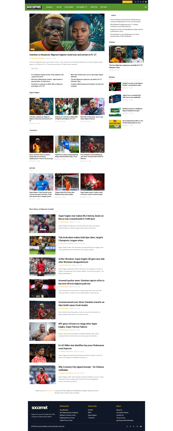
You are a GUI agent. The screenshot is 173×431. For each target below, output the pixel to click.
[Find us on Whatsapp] (135, 2)
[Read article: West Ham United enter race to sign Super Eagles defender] (92, 106)
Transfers (91, 418)
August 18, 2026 (128, 100)
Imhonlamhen (64, 222)
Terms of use (120, 418)
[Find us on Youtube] (146, 2)
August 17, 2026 (128, 113)
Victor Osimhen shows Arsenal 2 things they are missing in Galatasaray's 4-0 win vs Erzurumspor (41, 156)
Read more (35, 68)
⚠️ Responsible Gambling (124, 420)
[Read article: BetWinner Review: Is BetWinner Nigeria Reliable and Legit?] (115, 112)
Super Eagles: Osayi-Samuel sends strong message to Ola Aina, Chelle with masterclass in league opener (40, 194)
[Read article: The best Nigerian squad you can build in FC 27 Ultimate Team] (126, 54)
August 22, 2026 (51, 58)
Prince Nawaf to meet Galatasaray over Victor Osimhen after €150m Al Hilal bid (91, 156)
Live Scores (69, 7)
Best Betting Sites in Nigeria (69, 412)
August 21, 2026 (75, 222)
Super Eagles (92, 415)
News (32, 49)
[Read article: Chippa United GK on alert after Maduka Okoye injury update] (67, 182)
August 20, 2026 (80, 243)
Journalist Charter (122, 412)
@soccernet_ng (50, 391)
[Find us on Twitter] (140, 2)
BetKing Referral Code (67, 418)
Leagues (49, 7)
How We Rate (64, 410)
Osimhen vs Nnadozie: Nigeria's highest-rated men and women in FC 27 (62, 55)
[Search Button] (146, 7)
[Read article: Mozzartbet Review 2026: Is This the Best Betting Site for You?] (115, 124)
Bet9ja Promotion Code (67, 415)
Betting (104, 7)
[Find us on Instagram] (143, 2)
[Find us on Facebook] (130, 426)
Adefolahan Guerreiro (38, 58)
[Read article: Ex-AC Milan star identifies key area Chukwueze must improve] (42, 353)
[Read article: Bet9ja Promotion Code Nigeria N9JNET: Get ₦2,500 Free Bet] (115, 86)
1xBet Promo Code (66, 420)
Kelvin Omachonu (65, 265)
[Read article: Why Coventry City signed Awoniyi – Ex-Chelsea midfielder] (42, 375)
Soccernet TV (81, 7)
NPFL (90, 412)
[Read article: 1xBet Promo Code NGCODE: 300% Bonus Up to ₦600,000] (115, 98)
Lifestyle (93, 7)
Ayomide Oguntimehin (66, 351)
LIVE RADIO (128, 1)
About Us (119, 410)
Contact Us (120, 415)
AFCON (59, 7)
